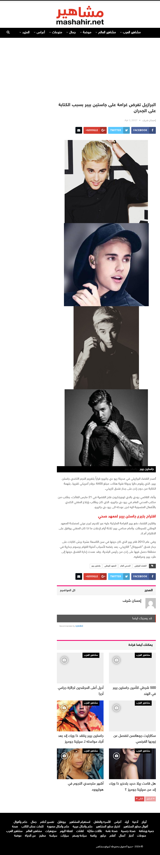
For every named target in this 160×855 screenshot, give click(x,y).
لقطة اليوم (66, 831)
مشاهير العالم (107, 32)
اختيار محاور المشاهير (108, 826)
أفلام (112, 836)
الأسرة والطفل (102, 822)
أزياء (127, 822)
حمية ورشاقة (146, 831)
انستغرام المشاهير (79, 822)
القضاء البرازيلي (140, 566)
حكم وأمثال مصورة (58, 826)
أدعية (135, 822)
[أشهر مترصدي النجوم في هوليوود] (80, 763)
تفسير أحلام (47, 822)
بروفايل (62, 822)
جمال (72, 32)
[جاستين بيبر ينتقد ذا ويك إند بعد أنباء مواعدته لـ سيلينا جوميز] (80, 715)
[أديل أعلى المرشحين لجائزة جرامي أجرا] (80, 668)
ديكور (103, 836)
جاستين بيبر (95, 566)
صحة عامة (112, 831)
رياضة (93, 836)
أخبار (131, 836)
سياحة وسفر (79, 836)
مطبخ (42, 836)
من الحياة (30, 836)
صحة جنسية (128, 831)
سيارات (65, 836)
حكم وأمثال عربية (82, 826)
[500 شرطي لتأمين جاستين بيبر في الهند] (132, 668)
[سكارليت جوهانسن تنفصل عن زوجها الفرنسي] (132, 715)
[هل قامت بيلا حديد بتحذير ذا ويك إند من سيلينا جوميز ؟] (132, 763)
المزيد (26, 32)
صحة (15, 826)
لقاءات (80, 831)
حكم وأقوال (20, 822)
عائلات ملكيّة (94, 831)
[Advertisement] (80, 68)
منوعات (57, 32)
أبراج (144, 822)
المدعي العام (125, 566)
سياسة (53, 836)
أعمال (122, 836)
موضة (87, 32)
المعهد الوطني (110, 566)
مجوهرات (50, 831)
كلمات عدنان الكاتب (32, 826)
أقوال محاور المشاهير (136, 826)
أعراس (41, 32)
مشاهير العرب (132, 32)
